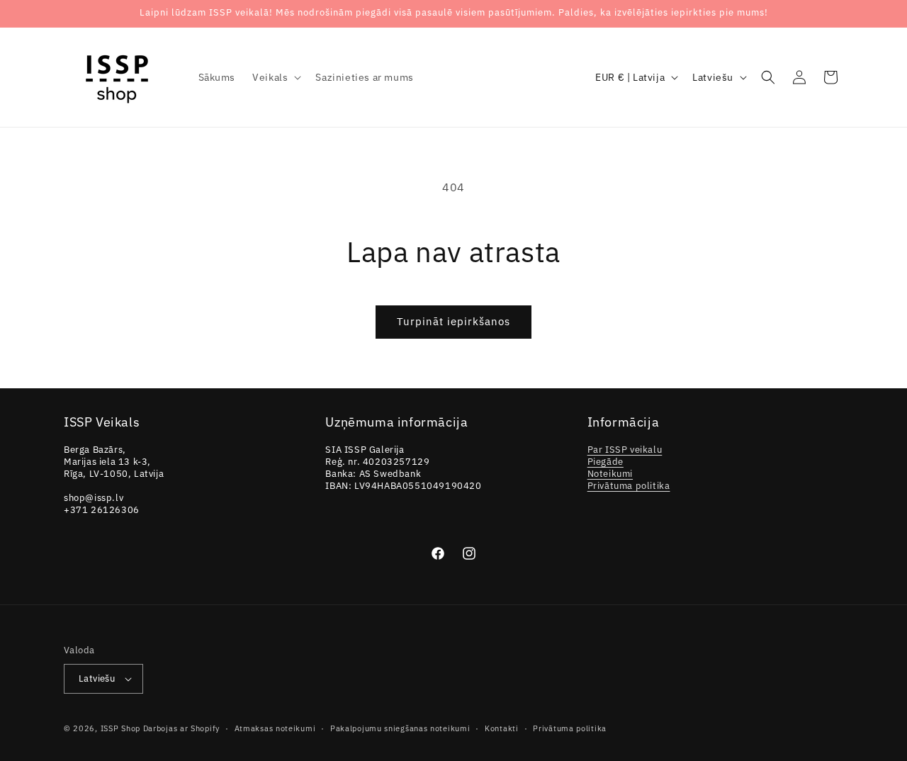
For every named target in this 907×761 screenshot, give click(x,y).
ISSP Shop (120, 728)
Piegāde (605, 462)
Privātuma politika (628, 486)
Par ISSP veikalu (625, 450)
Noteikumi (610, 474)
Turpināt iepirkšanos (453, 321)
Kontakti (502, 728)
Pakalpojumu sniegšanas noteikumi (400, 728)
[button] (275, 77)
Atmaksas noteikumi (275, 728)
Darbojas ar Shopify (181, 728)
